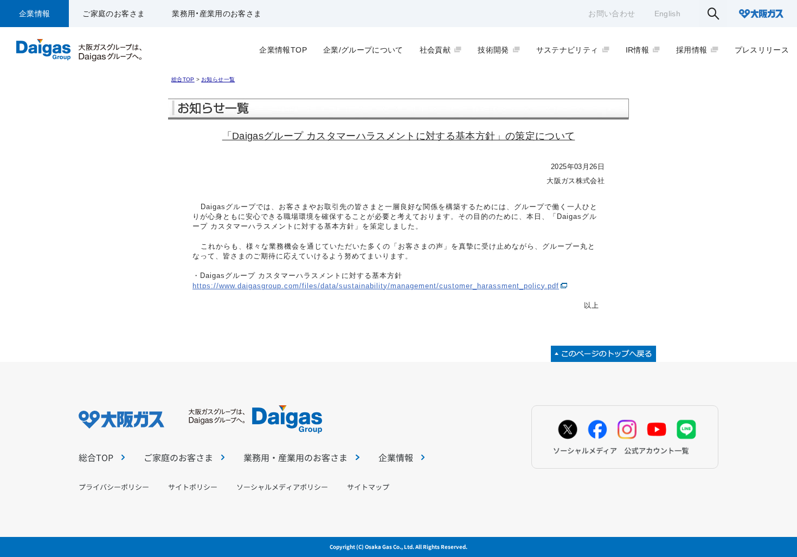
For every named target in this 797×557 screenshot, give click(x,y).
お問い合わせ (611, 13)
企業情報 (34, 13)
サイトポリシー (192, 487)
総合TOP (183, 79)
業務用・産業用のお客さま (216, 13)
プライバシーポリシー (114, 487)
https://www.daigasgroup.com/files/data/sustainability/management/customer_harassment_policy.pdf (375, 286)
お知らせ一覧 (218, 79)
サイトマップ (368, 487)
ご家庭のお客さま (113, 13)
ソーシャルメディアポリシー (282, 487)
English (667, 13)
